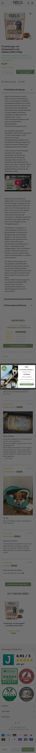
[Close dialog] (34, 366)
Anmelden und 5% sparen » (27, 384)
